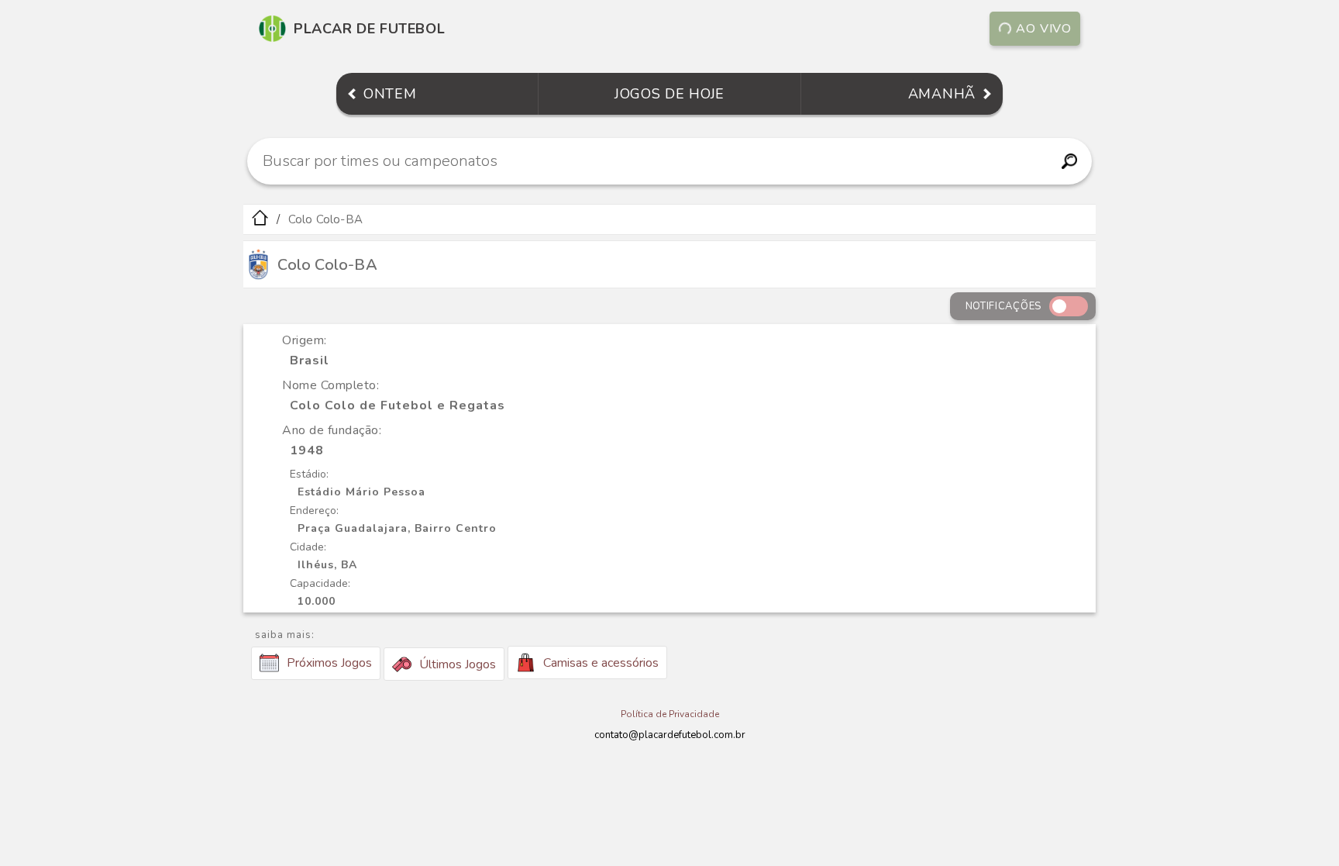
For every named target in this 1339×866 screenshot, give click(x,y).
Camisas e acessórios (601, 662)
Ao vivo (1044, 28)
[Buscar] (1069, 161)
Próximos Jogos (329, 662)
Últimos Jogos (457, 664)
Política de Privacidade (670, 714)
